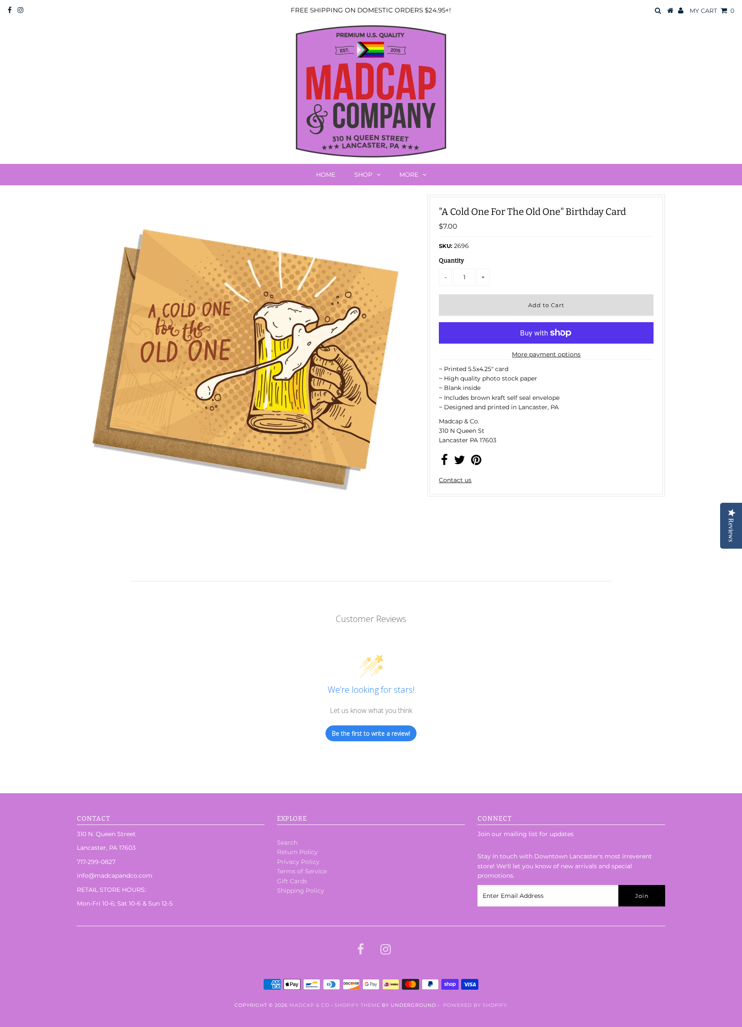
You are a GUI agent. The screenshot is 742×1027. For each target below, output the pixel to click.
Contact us (455, 480)
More (408, 174)
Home (325, 174)
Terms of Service (302, 871)
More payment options (546, 354)
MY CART (712, 11)
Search (287, 842)
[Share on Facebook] (444, 462)
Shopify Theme (357, 1005)
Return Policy (297, 852)
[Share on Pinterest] (476, 462)
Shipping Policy (300, 890)
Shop (363, 174)
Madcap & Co (309, 1005)
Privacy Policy (298, 862)
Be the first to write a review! (371, 733)
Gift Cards (292, 881)
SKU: (445, 245)
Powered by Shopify (475, 1005)
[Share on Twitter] (459, 462)
